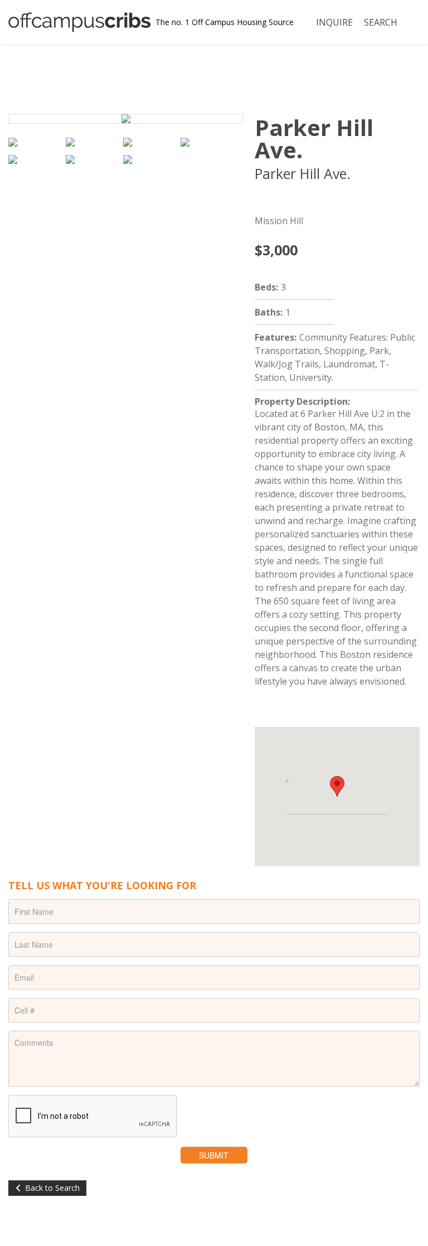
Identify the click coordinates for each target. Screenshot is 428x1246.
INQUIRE (334, 22)
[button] (337, 786)
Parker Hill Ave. (314, 139)
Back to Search (52, 1187)
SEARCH (380, 22)
